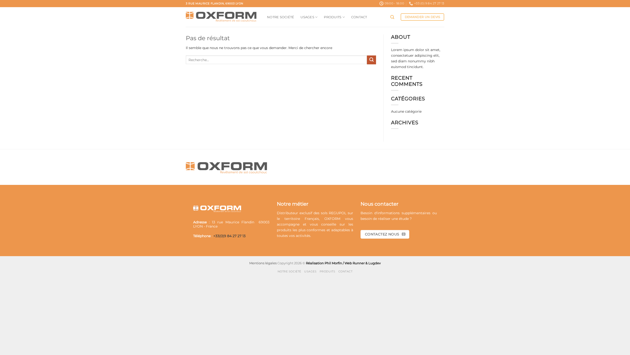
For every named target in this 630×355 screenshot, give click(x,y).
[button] (392, 17)
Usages (307, 17)
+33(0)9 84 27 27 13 (229, 236)
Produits (332, 17)
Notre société (280, 17)
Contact (359, 17)
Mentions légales (263, 263)
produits (284, 230)
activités (303, 235)
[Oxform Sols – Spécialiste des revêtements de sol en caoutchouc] (223, 17)
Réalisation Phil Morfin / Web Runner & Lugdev (343, 263)
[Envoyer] (371, 59)
